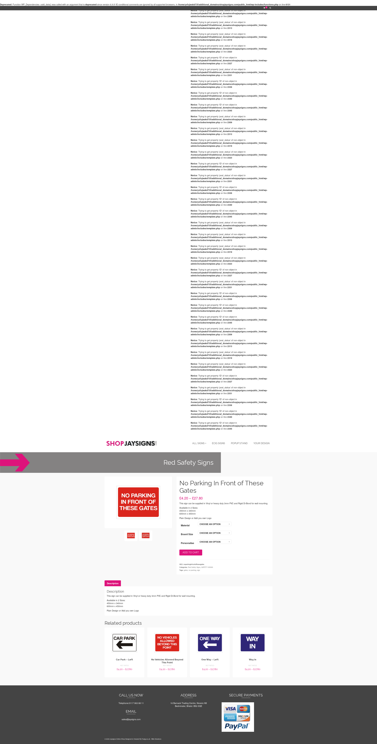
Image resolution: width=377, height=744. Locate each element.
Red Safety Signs (194, 567)
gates (186, 570)
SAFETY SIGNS (207, 567)
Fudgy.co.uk (146, 739)
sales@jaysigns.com (131, 719)
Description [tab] (113, 583)
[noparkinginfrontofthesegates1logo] (145, 535)
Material (185, 525)
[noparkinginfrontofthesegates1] (138, 502)
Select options (124, 674)
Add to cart (191, 552)
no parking (192, 570)
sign (198, 570)
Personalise (187, 543)
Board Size (187, 534)
